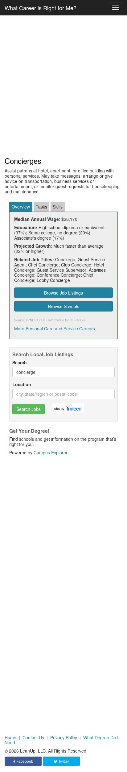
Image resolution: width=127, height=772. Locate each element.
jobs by (59, 408)
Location (21, 384)
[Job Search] (74, 408)
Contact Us (33, 737)
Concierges (78, 320)
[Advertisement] (63, 86)
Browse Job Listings (63, 293)
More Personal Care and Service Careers (54, 328)
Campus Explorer (51, 452)
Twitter (63, 761)
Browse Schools (63, 306)
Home (10, 737)
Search (19, 362)
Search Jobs (28, 409)
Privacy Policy (63, 737)
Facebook (24, 761)
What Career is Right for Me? (40, 8)
